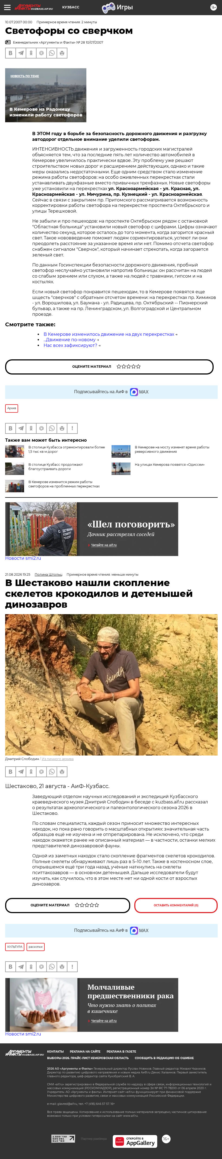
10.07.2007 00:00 (18, 22)
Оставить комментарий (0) (176, 905)
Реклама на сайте (85, 1051)
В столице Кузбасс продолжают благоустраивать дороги (55, 467)
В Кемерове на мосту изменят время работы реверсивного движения (172, 449)
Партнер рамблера (94, 1138)
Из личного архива (58, 759)
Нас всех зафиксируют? (70, 345)
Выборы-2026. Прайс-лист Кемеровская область (88, 1058)
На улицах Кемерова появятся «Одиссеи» (170, 465)
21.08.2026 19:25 (17, 574)
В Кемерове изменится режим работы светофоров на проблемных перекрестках (64, 484)
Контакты (55, 1051)
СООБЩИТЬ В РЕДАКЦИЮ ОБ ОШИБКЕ (164, 1058)
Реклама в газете (121, 1051)
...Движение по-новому (70, 339)
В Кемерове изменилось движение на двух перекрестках (109, 334)
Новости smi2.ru (23, 558)
